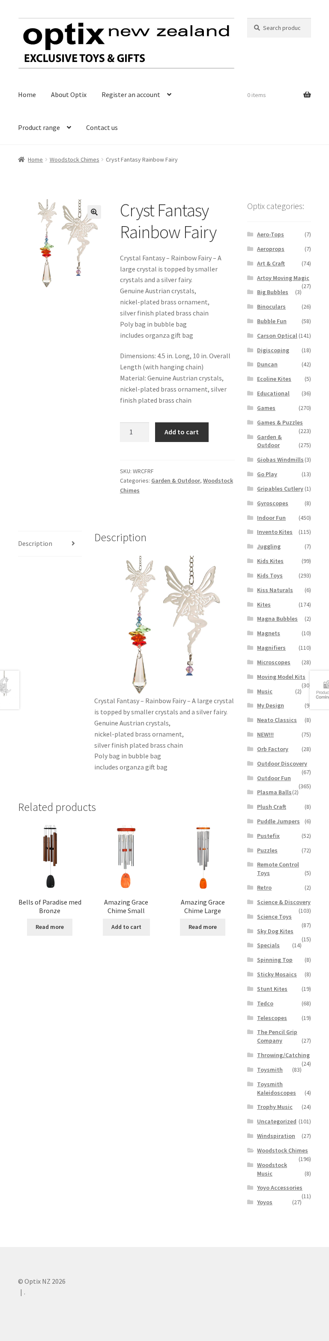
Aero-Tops (270, 234)
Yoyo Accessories (279, 1187)
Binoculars (271, 306)
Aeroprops (270, 249)
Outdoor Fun (274, 778)
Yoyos (264, 1202)
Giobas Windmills (280, 459)
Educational (273, 393)
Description (35, 543)
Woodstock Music (272, 1169)
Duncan (267, 364)
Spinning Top (275, 960)
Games (266, 408)
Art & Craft (271, 263)
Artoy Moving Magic (283, 278)
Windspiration (276, 1136)
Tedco (265, 1003)
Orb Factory (272, 749)
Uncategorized (276, 1121)
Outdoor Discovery (282, 763)
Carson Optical (277, 335)
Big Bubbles (272, 292)
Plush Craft (271, 806)
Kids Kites (270, 561)
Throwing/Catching (283, 1055)
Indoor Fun (271, 518)
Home (27, 94)
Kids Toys (270, 575)
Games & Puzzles (280, 422)
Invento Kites (275, 532)
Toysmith (270, 1069)
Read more (50, 927)
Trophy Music (275, 1107)
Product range (39, 127)
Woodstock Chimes (74, 159)
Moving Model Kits (281, 677)
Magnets (268, 633)
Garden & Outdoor (175, 480)
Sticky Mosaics (277, 974)
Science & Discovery (284, 902)
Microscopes (273, 662)
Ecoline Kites (274, 379)
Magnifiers (271, 647)
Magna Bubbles (277, 618)
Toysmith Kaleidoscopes (276, 1088)
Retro (264, 887)
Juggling (269, 546)
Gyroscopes (272, 503)
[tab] (50, 544)
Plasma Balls (274, 792)
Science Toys (274, 916)
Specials (268, 945)
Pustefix (268, 836)
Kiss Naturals (275, 590)
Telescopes (272, 1018)
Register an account (131, 94)
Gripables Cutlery (280, 488)
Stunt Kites (272, 989)
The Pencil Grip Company (277, 1036)
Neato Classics (277, 720)
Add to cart (181, 431)
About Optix (69, 94)
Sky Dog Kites (275, 931)
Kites (264, 604)
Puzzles (267, 850)
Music (264, 691)
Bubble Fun (272, 321)
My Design (270, 705)
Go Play (267, 474)
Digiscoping (273, 350)
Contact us (102, 127)
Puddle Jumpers (278, 821)
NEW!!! (265, 734)
